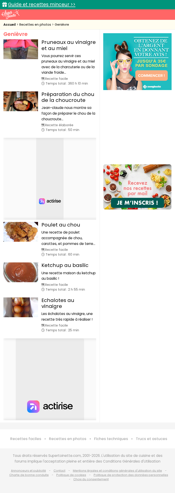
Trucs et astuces (151, 438)
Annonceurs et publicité (28, 471)
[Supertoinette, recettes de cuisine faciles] (10, 14)
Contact (59, 471)
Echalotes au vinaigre (57, 303)
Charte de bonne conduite (29, 475)
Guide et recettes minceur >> (41, 4)
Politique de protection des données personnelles (131, 475)
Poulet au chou (60, 224)
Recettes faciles (25, 438)
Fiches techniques (111, 438)
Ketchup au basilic (64, 265)
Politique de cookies (71, 475)
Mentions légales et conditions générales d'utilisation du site (117, 471)
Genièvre (62, 24)
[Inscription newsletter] (137, 187)
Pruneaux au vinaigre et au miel (68, 45)
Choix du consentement (91, 479)
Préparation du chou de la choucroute (67, 97)
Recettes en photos (35, 24)
